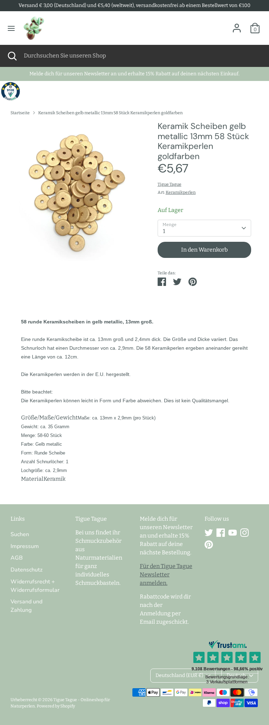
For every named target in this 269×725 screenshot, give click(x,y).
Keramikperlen (181, 192)
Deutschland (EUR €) (179, 675)
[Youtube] (232, 532)
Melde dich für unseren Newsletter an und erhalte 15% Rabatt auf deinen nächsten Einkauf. (134, 74)
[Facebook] (220, 532)
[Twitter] (209, 532)
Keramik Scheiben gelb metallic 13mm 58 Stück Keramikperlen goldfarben (110, 112)
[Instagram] (244, 532)
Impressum (25, 546)
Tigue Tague (169, 184)
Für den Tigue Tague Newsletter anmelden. (166, 574)
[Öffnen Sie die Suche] (12, 55)
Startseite (20, 112)
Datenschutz (26, 570)
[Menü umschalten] (11, 28)
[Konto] (237, 25)
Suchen (20, 534)
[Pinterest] (209, 544)
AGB (17, 558)
